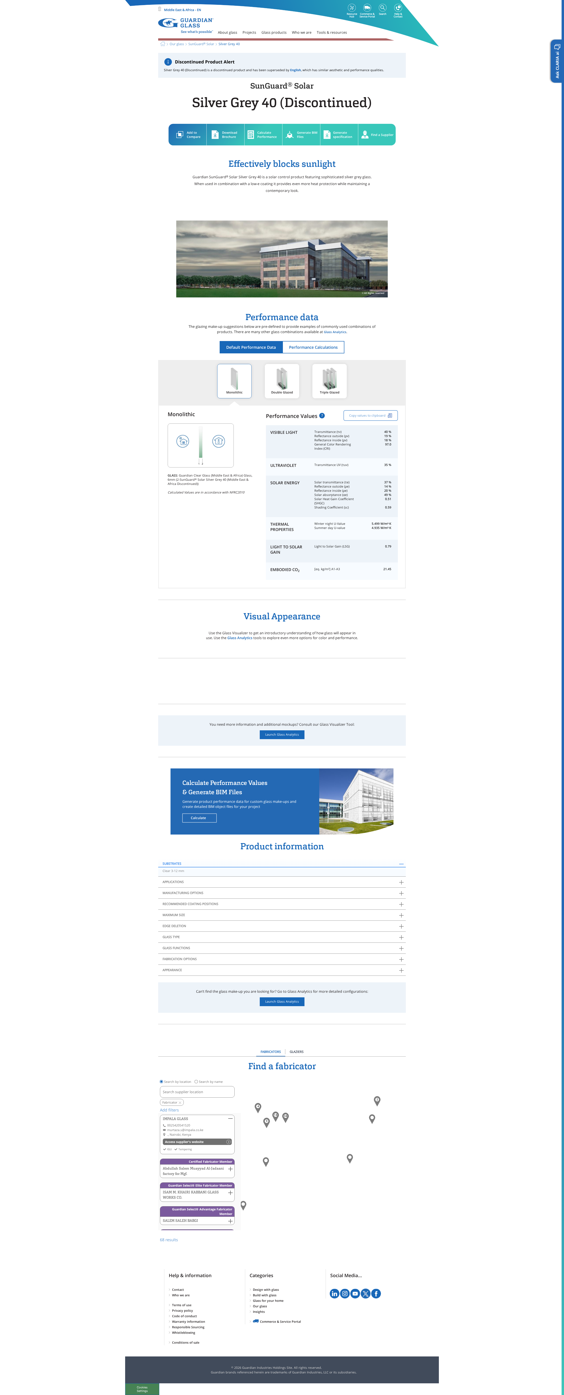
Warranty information (188, 1321)
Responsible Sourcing (188, 1327)
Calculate (198, 818)
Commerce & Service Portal (280, 1321)
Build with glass (264, 1295)
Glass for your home (268, 1301)
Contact (178, 1289)
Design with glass (266, 1289)
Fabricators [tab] (271, 1052)
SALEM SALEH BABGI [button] (180, 1220)
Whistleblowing (183, 1332)
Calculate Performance (267, 134)
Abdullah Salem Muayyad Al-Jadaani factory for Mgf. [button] (193, 1171)
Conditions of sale (185, 1342)
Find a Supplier (382, 135)
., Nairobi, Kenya (179, 1134)
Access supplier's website (184, 1142)
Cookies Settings (142, 1389)
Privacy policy (182, 1310)
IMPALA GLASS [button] (175, 1119)
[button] (275, 1116)
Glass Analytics (335, 332)
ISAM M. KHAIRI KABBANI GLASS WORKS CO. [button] (191, 1195)
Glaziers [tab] (297, 1052)
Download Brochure (229, 134)
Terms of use (181, 1305)
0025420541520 (178, 1125)
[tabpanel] (282, 1152)
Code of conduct (184, 1316)
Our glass (260, 1306)
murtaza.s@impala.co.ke (185, 1130)
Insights (259, 1312)
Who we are (181, 1295)
